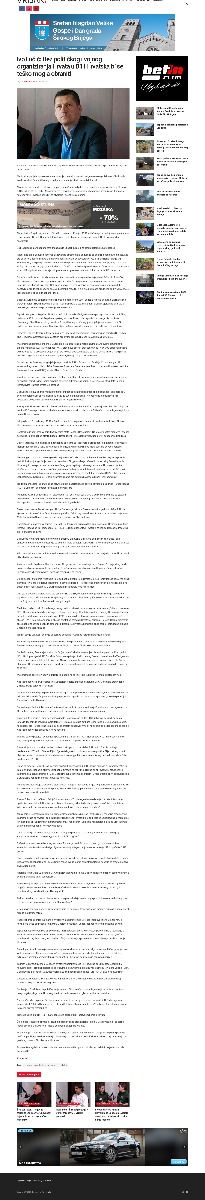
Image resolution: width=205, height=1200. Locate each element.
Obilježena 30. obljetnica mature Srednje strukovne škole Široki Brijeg (170, 111)
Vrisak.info (29, 81)
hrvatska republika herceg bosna (39, 1065)
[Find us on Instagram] (29, 8)
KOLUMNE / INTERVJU (29, 1104)
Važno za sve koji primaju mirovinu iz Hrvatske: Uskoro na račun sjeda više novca (172, 178)
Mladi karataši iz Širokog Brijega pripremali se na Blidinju (169, 211)
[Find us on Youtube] (36, 8)
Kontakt (48, 1180)
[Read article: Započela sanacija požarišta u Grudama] (145, 129)
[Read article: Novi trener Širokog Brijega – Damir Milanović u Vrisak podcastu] (73, 1094)
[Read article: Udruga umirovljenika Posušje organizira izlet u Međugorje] (145, 280)
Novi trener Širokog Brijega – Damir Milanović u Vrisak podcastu (72, 1113)
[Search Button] (187, 4)
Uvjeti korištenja (24, 1180)
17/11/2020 (44, 81)
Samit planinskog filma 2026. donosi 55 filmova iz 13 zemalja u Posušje (172, 295)
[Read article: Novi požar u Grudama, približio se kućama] (145, 196)
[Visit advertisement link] (102, 35)
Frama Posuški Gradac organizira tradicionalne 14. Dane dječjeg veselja (171, 262)
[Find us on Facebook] (22, 8)
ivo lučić (63, 1065)
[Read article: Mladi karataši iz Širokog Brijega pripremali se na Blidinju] (145, 213)
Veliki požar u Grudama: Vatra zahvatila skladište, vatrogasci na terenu (172, 161)
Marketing (37, 1180)
